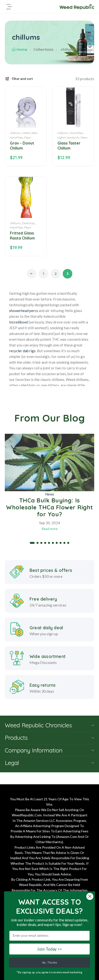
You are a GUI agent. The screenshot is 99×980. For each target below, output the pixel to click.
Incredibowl (18, 322)
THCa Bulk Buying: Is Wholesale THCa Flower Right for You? (49, 507)
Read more (50, 529)
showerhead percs (23, 310)
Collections (43, 49)
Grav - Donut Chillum (22, 145)
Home (22, 49)
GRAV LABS (29, 133)
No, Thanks (49, 962)
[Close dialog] (89, 896)
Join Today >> (49, 949)
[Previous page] (31, 273)
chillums (15, 133)
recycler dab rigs (22, 351)
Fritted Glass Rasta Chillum (22, 235)
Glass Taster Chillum (68, 145)
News (49, 494)
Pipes (27, 137)
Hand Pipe (16, 137)
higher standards (68, 137)
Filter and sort (22, 79)
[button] (32, 543)
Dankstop (28, 223)
